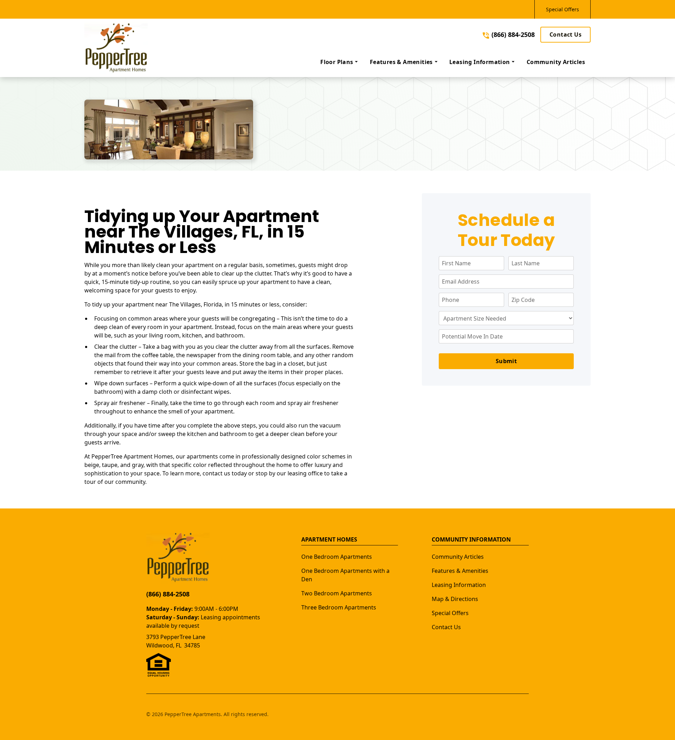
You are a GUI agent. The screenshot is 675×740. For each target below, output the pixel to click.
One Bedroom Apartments (336, 557)
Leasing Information (459, 585)
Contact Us (565, 34)
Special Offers (562, 9)
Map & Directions (455, 599)
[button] (339, 62)
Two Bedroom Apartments (336, 593)
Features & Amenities (460, 571)
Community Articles (458, 557)
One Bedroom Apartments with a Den (345, 575)
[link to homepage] (116, 47)
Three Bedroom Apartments (338, 607)
